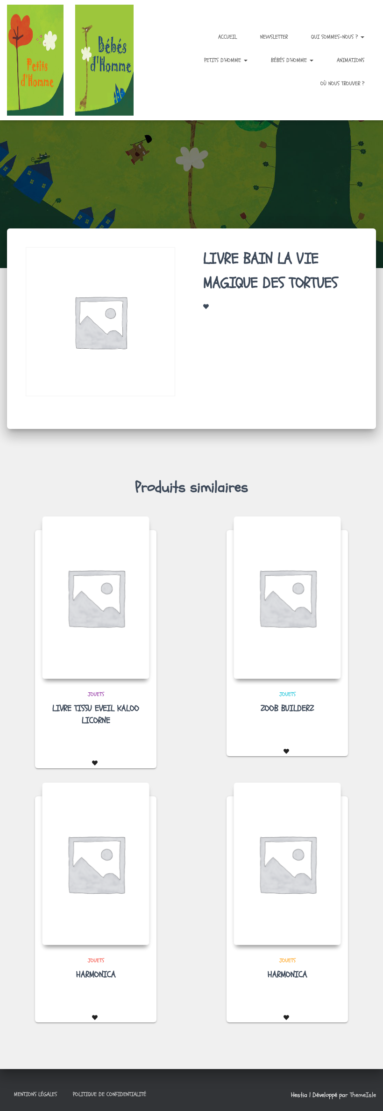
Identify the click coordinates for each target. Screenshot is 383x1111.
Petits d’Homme (223, 60)
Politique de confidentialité (109, 1094)
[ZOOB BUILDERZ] (287, 597)
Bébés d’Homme (290, 60)
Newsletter (274, 37)
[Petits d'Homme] (74, 60)
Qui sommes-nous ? (335, 37)
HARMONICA (96, 974)
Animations (350, 60)
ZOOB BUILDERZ (287, 708)
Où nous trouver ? (342, 83)
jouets (96, 694)
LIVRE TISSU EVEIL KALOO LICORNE (95, 714)
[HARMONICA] (95, 863)
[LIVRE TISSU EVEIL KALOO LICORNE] (95, 597)
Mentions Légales (35, 1094)
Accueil (227, 37)
